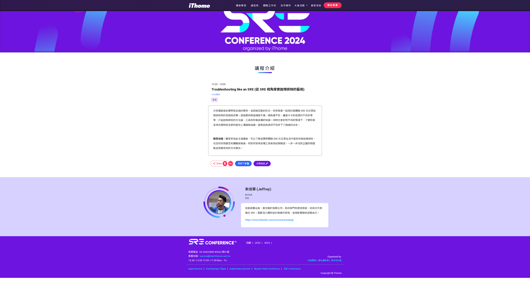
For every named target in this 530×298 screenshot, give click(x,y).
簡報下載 (242, 163)
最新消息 (316, 5)
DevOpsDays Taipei (216, 268)
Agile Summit (195, 268)
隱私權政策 (323, 260)
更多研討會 (336, 260)
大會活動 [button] (300, 5)
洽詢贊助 (312, 260)
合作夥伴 (286, 5)
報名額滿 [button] (332, 5)
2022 (257, 242)
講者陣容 (241, 5)
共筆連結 (261, 163)
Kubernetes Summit (240, 268)
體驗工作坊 (269, 5)
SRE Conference (292, 268)
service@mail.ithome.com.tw (215, 256)
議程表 (255, 5)
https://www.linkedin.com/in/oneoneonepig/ (269, 219)
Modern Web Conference (267, 268)
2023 (267, 242)
